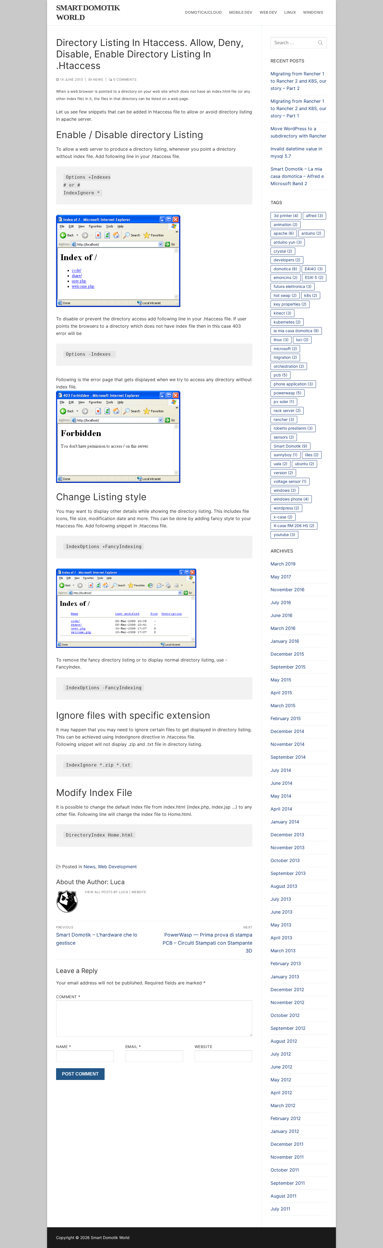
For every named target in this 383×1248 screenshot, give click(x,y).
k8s (310, 295)
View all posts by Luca (106, 892)
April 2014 (281, 809)
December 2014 (287, 731)
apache (284, 233)
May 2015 (281, 680)
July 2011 (280, 1209)
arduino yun (288, 242)
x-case (283, 516)
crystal (283, 251)
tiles (312, 454)
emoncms (285, 277)
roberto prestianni (293, 428)
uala (280, 463)
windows (285, 490)
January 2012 (285, 1131)
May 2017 (281, 576)
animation (285, 224)
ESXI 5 (314, 277)
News (97, 80)
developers (287, 259)
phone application (293, 383)
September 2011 (288, 1183)
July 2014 (281, 770)
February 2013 (286, 963)
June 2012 (281, 1067)
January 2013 (285, 976)
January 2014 (285, 822)
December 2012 (287, 989)
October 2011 (285, 1170)
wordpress (286, 508)
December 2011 (287, 1144)
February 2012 (286, 1118)
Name (63, 1046)
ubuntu (304, 463)
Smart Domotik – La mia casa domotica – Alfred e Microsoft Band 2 (297, 176)
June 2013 (281, 912)
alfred (314, 215)
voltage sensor (290, 481)
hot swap (285, 295)
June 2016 (281, 615)
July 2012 (281, 1054)
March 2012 (283, 1105)
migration (285, 357)
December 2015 (287, 654)
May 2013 (281, 925)
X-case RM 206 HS (294, 525)
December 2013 (287, 834)
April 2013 (281, 937)
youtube (284, 534)
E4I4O (314, 268)
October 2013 (285, 860)
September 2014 (288, 757)
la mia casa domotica (296, 330)
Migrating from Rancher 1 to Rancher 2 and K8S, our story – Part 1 (298, 108)
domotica (285, 268)
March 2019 (283, 564)
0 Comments (124, 80)
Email (133, 1046)
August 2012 (284, 1041)
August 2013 (284, 886)
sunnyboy (285, 454)
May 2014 (281, 796)
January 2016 (285, 641)
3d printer (286, 215)
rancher (284, 419)
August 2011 (283, 1196)
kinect (282, 313)
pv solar (284, 401)
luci (302, 339)
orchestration (289, 366)
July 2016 (281, 602)
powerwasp (287, 392)
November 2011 (287, 1157)
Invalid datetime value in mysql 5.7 (296, 152)
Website (138, 892)
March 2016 (283, 628)
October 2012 (285, 1015)
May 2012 (281, 1079)
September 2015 (288, 667)
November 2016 (287, 589)
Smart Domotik (290, 446)
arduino (311, 233)
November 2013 (287, 847)
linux (281, 339)
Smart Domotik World (88, 12)
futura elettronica (293, 286)
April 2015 (281, 692)
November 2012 (287, 1002)
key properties (290, 304)
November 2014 (287, 744)
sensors (284, 437)
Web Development (117, 866)
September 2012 (288, 1028)
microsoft (285, 348)
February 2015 (286, 718)
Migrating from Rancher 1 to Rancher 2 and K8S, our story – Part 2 (298, 81)
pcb (280, 374)
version (283, 472)
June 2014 (281, 783)
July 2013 (281, 899)
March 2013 (283, 950)
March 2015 (283, 705)
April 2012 (281, 1092)
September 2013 (288, 873)
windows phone (291, 499)
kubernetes (287, 322)
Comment (68, 997)
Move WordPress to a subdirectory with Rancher (298, 132)
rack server (287, 410)
